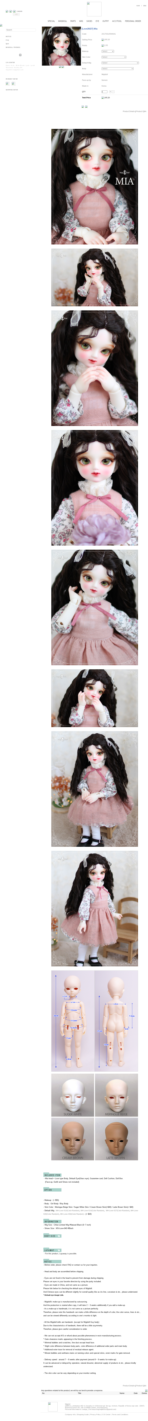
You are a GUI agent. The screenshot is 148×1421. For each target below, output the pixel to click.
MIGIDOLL (62, 21)
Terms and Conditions (120, 1414)
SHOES (89, 21)
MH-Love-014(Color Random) (92, 1211)
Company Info (70, 1414)
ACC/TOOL (117, 21)
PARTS (73, 21)
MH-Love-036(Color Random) (72, 1214)
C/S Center (106, 1414)
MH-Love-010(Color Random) (67, 1211)
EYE (97, 21)
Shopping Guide (83, 1414)
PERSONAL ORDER (133, 21)
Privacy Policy (95, 1414)
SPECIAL (51, 21)
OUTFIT (105, 21)
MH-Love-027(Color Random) (118, 1211)
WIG (81, 21)
